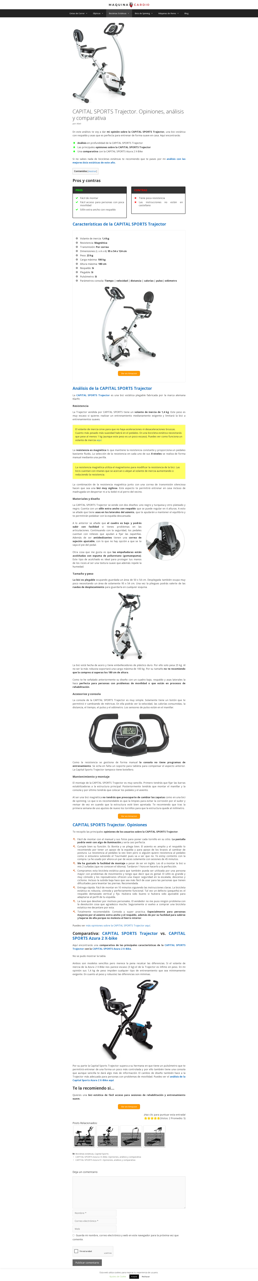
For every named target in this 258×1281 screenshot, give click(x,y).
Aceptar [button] (134, 1276)
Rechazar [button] (146, 1276)
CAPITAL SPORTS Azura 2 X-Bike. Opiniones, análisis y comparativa (108, 1156)
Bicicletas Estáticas (117, 13)
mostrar (92, 171)
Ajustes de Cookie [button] (118, 1276)
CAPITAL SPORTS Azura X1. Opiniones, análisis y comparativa (105, 1160)
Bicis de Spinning (142, 13)
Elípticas (97, 13)
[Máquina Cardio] (129, 4)
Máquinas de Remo (167, 13)
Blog (186, 13)
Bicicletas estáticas (85, 1153)
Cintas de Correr (77, 13)
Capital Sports (102, 1153)
